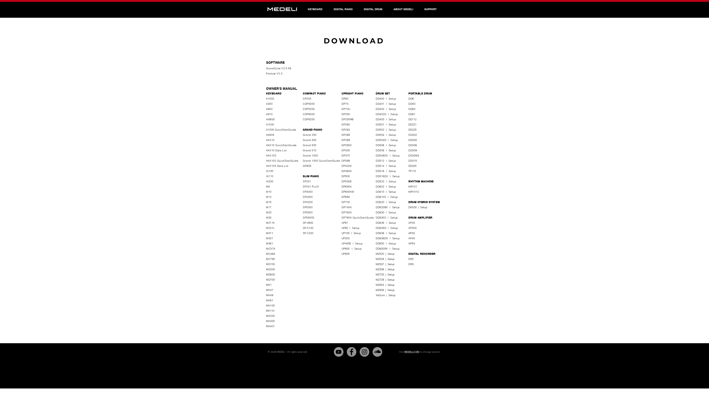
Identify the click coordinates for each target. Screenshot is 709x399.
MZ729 (380, 279)
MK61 (269, 300)
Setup (392, 98)
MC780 (270, 259)
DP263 (346, 129)
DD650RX (382, 248)
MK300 (270, 321)
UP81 (345, 222)
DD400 (380, 98)
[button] (403, 9)
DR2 (411, 259)
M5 (268, 186)
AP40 (411, 238)
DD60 (411, 109)
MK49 (269, 295)
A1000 (270, 124)
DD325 (412, 166)
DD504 (380, 135)
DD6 (411, 98)
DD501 (380, 124)
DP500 (346, 176)
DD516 (380, 171)
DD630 (380, 212)
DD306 (412, 145)
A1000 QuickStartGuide (281, 129)
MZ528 (380, 259)
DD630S (381, 217)
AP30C (412, 228)
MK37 (269, 290)
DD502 (380, 129)
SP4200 (308, 202)
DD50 (411, 103)
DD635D (381, 228)
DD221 (412, 124)
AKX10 (270, 140)
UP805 (346, 253)
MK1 (269, 285)
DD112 (412, 119)
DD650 (380, 243)
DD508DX (382, 155)
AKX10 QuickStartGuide (281, 145)
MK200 (270, 316)
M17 (269, 207)
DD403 (380, 119)
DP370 (346, 155)
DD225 (412, 129)
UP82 (346, 228)
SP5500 (308, 212)
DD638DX (382, 238)
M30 (269, 217)
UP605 (347, 248)
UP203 (346, 238)
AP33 (411, 233)
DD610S (381, 197)
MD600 (270, 274)
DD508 (380, 150)
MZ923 (380, 285)
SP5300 (308, 207)
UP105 (346, 233)
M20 (269, 212)
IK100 (269, 171)
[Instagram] (364, 352)
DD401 (380, 103)
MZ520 (380, 253)
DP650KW (348, 191)
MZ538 (380, 269)
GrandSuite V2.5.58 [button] (278, 68)
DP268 (346, 135)
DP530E (347, 181)
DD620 (380, 202)
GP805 (307, 166)
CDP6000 (309, 114)
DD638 (380, 233)
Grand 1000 (310, 155)
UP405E (346, 243)
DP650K (347, 186)
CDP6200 (309, 119)
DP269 (346, 140)
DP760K (347, 212)
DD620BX (382, 207)
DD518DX (382, 176)
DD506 (380, 145)
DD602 (380, 186)
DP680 (346, 197)
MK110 (270, 310)
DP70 (345, 103)
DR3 (411, 264)
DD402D (381, 114)
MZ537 (380, 264)
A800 (269, 109)
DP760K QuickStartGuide (358, 217)
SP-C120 (308, 228)
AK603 (270, 135)
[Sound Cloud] (377, 352)
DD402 (380, 109)
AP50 (411, 243)
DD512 (380, 160)
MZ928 (381, 290)
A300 (269, 103)
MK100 (270, 305)
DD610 (380, 191)
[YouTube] (338, 352)
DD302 (412, 135)
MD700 (270, 279)
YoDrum (380, 295)
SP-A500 (308, 222)
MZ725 (380, 274)
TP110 (412, 171)
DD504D (381, 140)
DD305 (412, 140)
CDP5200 (309, 109)
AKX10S (271, 155)
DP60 (345, 98)
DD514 (380, 166)
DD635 (380, 222)
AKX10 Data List (276, 150)
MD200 (270, 269)
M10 (269, 191)
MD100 (270, 264)
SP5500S (308, 217)
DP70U (346, 109)
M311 (269, 233)
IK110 (269, 176)
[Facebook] (351, 352)
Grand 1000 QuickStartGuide (321, 160)
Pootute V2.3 (274, 73)
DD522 (380, 181)
